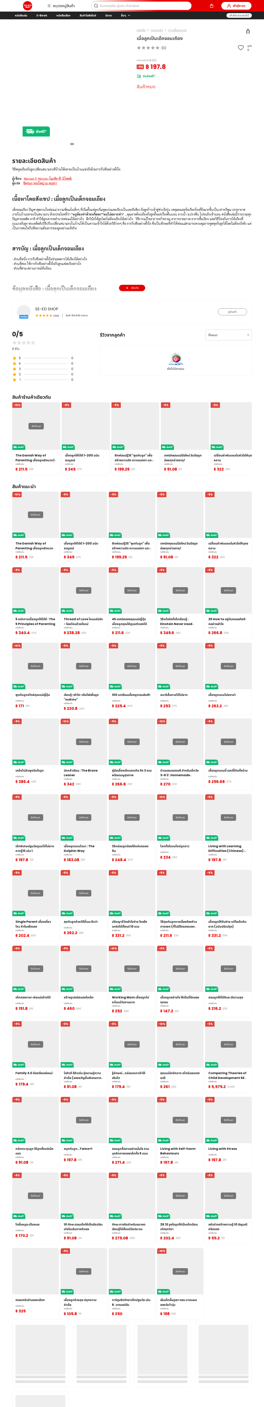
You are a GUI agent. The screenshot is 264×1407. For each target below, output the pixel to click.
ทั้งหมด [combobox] (212, 335)
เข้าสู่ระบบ (239, 5)
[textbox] (132, 273)
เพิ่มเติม (135, 288)
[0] (211, 6)
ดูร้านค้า (232, 312)
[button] (239, 15)
